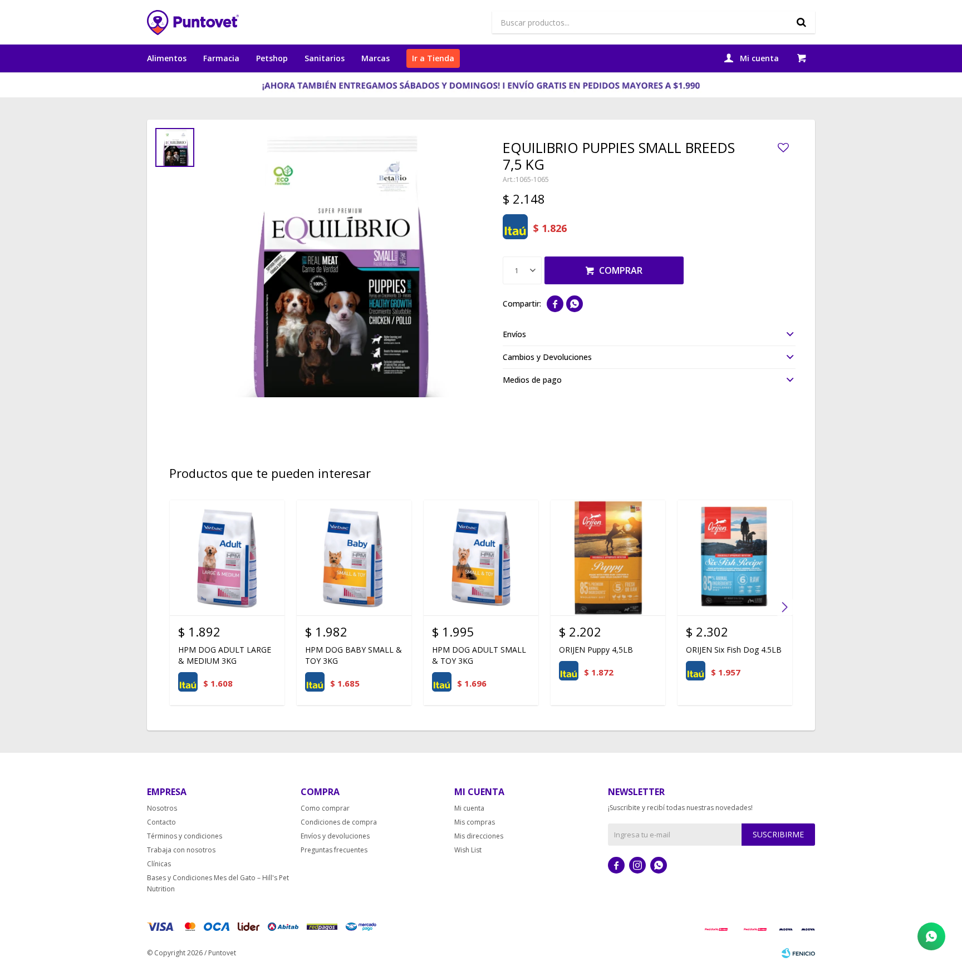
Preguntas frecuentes (334, 850)
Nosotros (162, 808)
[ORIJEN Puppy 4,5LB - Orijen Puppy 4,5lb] (608, 557)
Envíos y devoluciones (335, 836)
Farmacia (221, 58)
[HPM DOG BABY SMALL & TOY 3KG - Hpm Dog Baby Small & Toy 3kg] (354, 557)
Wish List (468, 850)
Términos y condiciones (184, 836)
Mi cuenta (469, 808)
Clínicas (159, 864)
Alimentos (166, 58)
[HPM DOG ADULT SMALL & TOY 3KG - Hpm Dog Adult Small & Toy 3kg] (481, 557)
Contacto (161, 822)
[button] (801, 22)
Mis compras (474, 822)
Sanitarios (325, 58)
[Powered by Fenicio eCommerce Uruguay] (798, 953)
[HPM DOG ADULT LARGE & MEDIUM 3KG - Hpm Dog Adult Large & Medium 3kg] (227, 557)
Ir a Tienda (433, 58)
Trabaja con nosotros (181, 850)
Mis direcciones (478, 836)
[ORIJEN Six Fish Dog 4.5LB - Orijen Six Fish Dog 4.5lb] (735, 557)
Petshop (272, 58)
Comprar (620, 270)
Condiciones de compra (339, 822)
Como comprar (325, 808)
